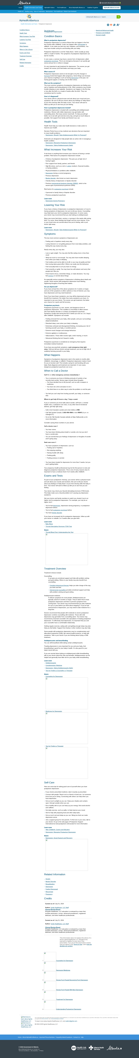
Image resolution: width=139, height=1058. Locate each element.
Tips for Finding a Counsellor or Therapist (59, 670)
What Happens (24, 46)
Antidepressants (51, 663)
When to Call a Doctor (26, 49)
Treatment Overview (26, 56)
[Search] (119, 16)
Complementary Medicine (54, 665)
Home (20, 7)
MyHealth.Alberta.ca (29, 18)
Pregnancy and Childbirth (103, 33)
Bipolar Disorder (51, 881)
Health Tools (23, 33)
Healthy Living (29, 11)
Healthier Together (92, 7)
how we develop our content (57, 1018)
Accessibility (34, 1050)
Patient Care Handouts (70, 11)
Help (82, 1037)
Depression (49, 886)
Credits (22, 66)
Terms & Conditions (24, 1050)
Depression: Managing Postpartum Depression (61, 143)
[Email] (108, 25)
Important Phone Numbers (47, 1037)
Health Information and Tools (33, 7)
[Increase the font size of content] (118, 25)
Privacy (41, 1050)
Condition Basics (25, 30)
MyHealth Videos (49, 7)
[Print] (111, 25)
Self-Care (22, 59)
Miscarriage (49, 891)
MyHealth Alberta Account (111, 7)
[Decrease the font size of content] (114, 25)
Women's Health (100, 35)
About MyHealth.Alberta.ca (77, 7)
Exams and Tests (25, 53)
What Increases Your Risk (27, 36)
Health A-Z (21, 11)
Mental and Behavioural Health (105, 30)
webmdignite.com (71, 1021)
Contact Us (76, 1037)
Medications (49, 11)
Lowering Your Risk (25, 39)
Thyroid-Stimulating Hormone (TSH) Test (59, 526)
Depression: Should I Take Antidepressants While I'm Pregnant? (66, 135)
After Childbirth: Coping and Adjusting (58, 829)
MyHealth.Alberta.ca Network (110, 3)
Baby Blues (49, 524)
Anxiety (48, 879)
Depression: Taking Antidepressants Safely (59, 145)
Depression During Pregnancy (55, 201)
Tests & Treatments (39, 11)
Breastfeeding (50, 884)
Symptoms (23, 43)
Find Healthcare (61, 7)
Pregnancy (49, 894)
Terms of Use (77, 944)
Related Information (25, 62)
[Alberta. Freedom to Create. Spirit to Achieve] (113, 1049)
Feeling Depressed (52, 889)
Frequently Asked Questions (64, 1037)
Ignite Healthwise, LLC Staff (60, 924)
